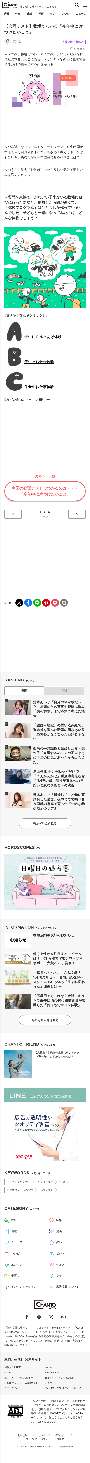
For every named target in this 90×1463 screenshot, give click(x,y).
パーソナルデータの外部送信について (52, 1435)
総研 (6, 13)
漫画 (41, 13)
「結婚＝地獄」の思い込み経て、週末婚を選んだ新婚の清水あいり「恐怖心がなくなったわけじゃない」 (59, 732)
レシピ (65, 13)
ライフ (60, 1275)
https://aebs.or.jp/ (46, 1421)
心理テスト (46, 1190)
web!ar (48, 1367)
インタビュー (45, 1181)
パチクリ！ (51, 1383)
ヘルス (60, 1264)
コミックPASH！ (13, 1388)
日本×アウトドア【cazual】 (60, 1377)
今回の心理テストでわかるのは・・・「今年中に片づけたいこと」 (45, 491)
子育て (15, 1275)
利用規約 (22, 1435)
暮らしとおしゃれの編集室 (18, 1377)
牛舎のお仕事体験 (39, 387)
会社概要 (59, 1439)
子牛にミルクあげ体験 (43, 337)
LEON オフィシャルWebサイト (21, 1383)
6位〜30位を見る (45, 823)
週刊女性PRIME (12, 1367)
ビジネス (62, 1253)
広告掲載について (67, 1286)
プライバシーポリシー (38, 1439)
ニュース (81, 13)
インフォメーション (24, 1286)
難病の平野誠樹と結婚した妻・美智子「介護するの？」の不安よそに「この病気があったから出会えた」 (59, 755)
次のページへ (77, 514)
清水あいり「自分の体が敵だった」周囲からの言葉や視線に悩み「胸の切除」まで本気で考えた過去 (59, 708)
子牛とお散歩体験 (39, 362)
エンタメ (16, 1264)
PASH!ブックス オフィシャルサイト (64, 1388)
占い (52, 13)
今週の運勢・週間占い (73, 41)
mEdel (7, 1372)
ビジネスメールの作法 (20, 1190)
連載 (29, 13)
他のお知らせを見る (45, 1020)
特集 (18, 13)
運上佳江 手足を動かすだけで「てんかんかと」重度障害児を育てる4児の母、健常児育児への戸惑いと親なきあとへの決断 (59, 778)
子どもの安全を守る (18, 1181)
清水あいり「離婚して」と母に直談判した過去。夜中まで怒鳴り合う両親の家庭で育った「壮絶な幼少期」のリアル (59, 801)
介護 (62, 1181)
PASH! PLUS (52, 1372)
